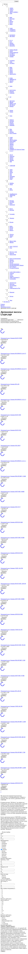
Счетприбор (13, 278)
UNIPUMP (12, 165)
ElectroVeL (12, 45)
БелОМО (12, 202)
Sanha (11, 138)
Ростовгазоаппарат (14, 264)
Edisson (11, 43)
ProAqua (12, 121)
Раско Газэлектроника (15, 258)
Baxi (11, 20)
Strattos (11, 146)
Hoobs (11, 71)
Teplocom (12, 156)
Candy (11, 28)
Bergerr (11, 21)
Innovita (11, 80)
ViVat (11, 179)
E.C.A (11, 40)
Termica (11, 157)
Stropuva (12, 148)
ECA (11, 41)
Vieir (11, 175)
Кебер (11, 226)
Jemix (11, 86)
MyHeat (11, 106)
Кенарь (11, 227)
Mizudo (11, 102)
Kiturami (12, 91)
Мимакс (12, 242)
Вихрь (11, 208)
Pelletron (12, 119)
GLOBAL (12, 63)
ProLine (11, 122)
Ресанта (12, 260)
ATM (11, 13)
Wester (11, 184)
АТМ (11, 196)
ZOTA (11, 190)
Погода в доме (13, 251)
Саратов (12, 273)
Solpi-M (11, 142)
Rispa (11, 130)
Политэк (12, 253)
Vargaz (11, 172)
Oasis (11, 115)
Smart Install (12, 141)
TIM (11, 161)
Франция (12, 292)
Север (11, 274)
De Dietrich (12, 35)
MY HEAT (12, 105)
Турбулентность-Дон (15, 288)
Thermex (12, 160)
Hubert (11, 72)
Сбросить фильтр (10, 926)
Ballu (11, 17)
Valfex (11, 169)
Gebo (11, 62)
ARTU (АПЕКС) (14, 12)
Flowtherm (12, 55)
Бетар (11, 203)
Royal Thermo (13, 133)
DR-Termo (12, 36)
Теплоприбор (13, 285)
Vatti (11, 173)
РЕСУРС (12, 261)
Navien (11, 110)
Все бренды (7, 301)
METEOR (12, 101)
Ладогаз (12, 234)
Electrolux (12, 44)
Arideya (11, 9)
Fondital (11, 56)
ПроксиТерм (13, 254)
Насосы (2, 305)
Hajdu (11, 68)
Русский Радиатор (14, 268)
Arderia (11, 8)
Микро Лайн (13, 241)
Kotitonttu (12, 93)
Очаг (11, 247)
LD (10, 97)
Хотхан (11, 296)
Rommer (12, 132)
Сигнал (11, 276)
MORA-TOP (13, 103)
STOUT (12, 145)
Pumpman (12, 125)
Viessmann (12, 176)
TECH (11, 155)
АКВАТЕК (12, 195)
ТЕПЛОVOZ (13, 282)
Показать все (4, 789)
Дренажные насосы (6, 307)
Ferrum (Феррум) (14, 52)
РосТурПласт (13, 266)
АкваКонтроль (13, 194)
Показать (3, 926)
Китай (11, 229)
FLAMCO (12, 53)
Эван (11, 300)
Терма (11, 287)
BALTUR (12, 18)
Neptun (11, 111)
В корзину (3, 342)
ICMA (11, 78)
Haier (11, 67)
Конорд (11, 230)
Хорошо (3, 951)
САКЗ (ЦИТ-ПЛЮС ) (15, 272)
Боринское (12, 204)
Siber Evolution (13, 140)
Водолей (12, 210)
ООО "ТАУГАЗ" (14, 246)
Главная (3, 304)
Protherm (12, 124)
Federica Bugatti (13, 49)
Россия (11, 262)
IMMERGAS (13, 79)
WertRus (12, 183)
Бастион (12, 200)
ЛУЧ (11, 237)
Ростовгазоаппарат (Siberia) (17, 265)
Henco (11, 70)
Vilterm (11, 177)
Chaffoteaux (12, 29)
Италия (11, 222)
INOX (11, 82)
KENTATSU (13, 90)
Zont (11, 188)
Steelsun (12, 144)
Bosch (11, 22)
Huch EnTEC (13, 74)
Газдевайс (12, 214)
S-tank (11, 137)
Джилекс (12, 218)
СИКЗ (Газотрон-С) (15, 277)
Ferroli (11, 51)
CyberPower (13, 31)
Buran (11, 24)
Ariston (11, 10)
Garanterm (12, 60)
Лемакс (11, 235)
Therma (11, 159)
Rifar (11, 129)
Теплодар (12, 284)
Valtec (11, 171)
